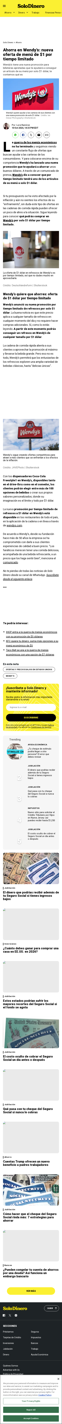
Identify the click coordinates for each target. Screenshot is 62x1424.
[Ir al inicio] (15, 1308)
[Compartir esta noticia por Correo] (39, 135)
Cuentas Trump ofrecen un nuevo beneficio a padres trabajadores (26, 1163)
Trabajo (35, 12)
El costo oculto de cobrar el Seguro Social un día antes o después (41, 836)
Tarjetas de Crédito (12, 1337)
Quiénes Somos (10, 1365)
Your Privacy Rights (31, 1401)
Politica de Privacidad (13, 1374)
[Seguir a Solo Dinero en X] (10, 1315)
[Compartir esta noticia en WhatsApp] (15, 135)
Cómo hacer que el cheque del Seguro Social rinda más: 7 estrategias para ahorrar (30, 1217)
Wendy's (10, 676)
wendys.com (14, 525)
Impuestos (34, 808)
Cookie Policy (44, 1395)
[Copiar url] (46, 135)
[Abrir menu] (4, 6)
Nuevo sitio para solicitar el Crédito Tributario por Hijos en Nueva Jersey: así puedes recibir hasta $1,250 (41, 816)
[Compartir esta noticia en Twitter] (31, 135)
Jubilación (34, 766)
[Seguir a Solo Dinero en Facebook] (4, 1315)
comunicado (10, 562)
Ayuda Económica (37, 744)
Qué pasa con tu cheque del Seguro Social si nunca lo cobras (41, 794)
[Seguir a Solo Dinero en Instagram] (16, 1315)
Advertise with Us (11, 1370)
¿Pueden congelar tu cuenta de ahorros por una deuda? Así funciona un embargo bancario (31, 1273)
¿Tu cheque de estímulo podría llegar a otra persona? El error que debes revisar (39, 752)
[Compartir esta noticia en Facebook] (23, 135)
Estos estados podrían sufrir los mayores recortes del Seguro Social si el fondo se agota (30, 1004)
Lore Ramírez (23, 125)
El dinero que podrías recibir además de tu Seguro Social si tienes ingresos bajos (41, 774)
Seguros (35, 1332)
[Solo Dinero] (31, 6)
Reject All (31, 1410)
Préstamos (8, 1332)
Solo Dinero (8, 42)
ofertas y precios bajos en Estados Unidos (29, 670)
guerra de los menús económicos (35, 142)
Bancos (8, 1265)
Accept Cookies (31, 1418)
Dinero (21, 12)
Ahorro (8, 12)
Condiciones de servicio (41, 727)
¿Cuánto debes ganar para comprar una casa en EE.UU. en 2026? (31, 949)
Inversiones (10, 944)
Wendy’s (17, 174)
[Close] (58, 1379)
